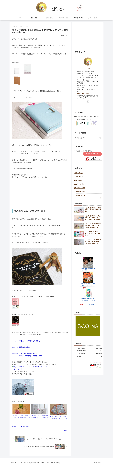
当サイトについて (83, 93)
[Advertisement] (40, 193)
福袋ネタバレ (80, 195)
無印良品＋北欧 (79, 188)
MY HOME (79, 177)
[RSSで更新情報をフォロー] (88, 101)
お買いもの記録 (79, 191)
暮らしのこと (17, 426)
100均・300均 (26, 426)
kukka (88, 69)
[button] (100, 138)
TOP (12, 462)
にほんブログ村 (17, 369)
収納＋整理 (78, 180)
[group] (21, 412)
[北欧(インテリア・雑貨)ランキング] (93, 160)
